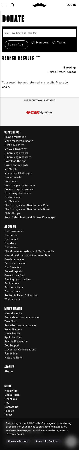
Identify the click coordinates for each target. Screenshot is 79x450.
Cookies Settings (18, 441)
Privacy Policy (15, 434)
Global (71, 72)
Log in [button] (71, 5)
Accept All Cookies (47, 441)
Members (42, 42)
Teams (61, 42)
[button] (4, 5)
